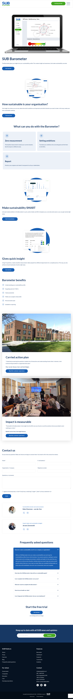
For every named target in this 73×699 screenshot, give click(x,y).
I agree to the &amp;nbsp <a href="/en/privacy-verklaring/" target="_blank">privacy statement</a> (27, 491)
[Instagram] (45, 685)
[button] (68, 4)
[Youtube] (41, 685)
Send (6, 496)
